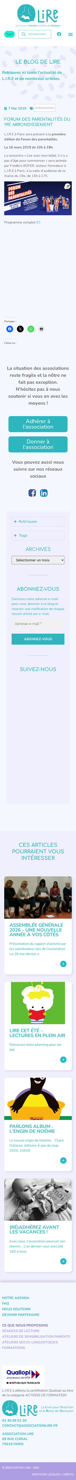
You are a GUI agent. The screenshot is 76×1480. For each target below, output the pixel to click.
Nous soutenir (16, 1309)
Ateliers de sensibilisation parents (36, 1336)
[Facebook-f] (59, 34)
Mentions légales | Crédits (53, 1474)
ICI (38, 222)
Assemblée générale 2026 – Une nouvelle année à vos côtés (36, 930)
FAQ (5, 1303)
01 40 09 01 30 (14, 1420)
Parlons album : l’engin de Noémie (32, 1128)
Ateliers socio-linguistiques (30, 1342)
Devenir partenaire (20, 1315)
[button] (70, 34)
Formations (13, 1348)
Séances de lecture (21, 1331)
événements (44, 108)
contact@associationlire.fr (30, 1425)
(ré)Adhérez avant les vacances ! (34, 1229)
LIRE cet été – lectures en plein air (37, 1033)
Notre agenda (15, 1298)
